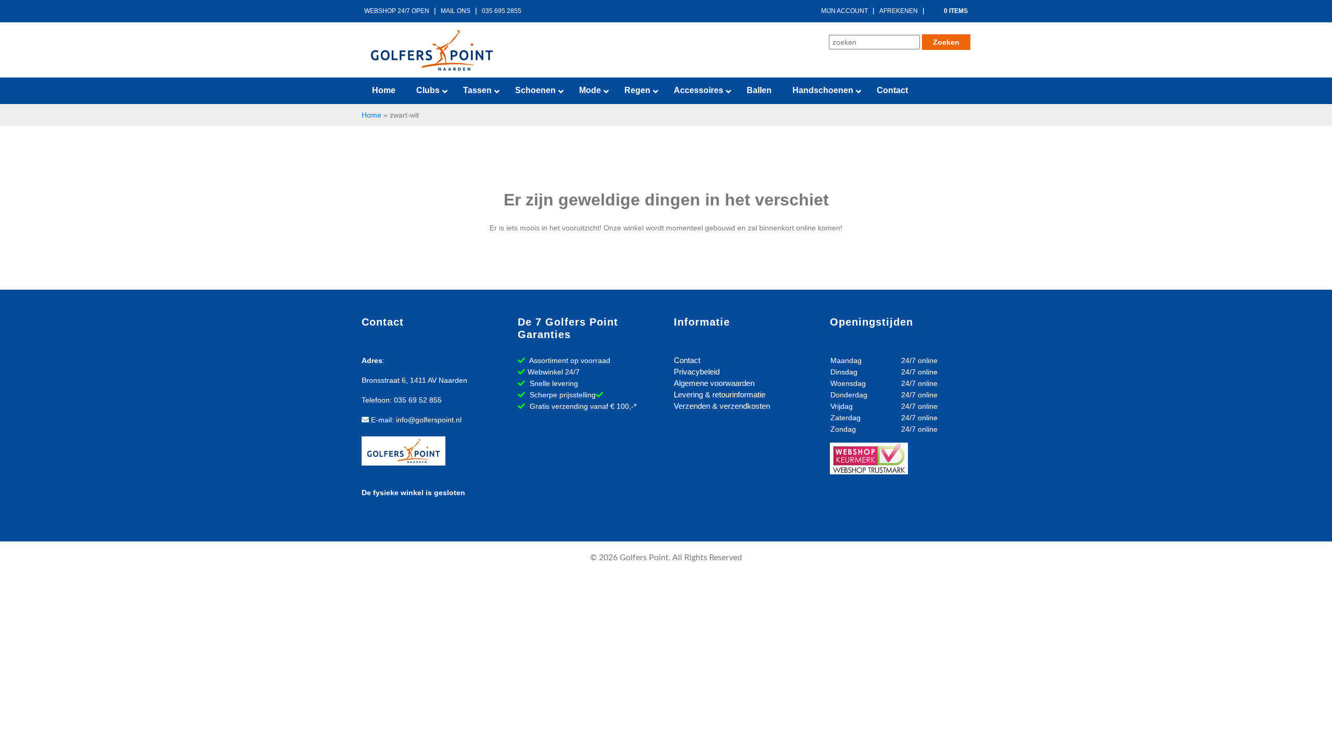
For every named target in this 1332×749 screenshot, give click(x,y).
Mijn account (844, 11)
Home (371, 115)
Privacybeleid (697, 371)
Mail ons (455, 11)
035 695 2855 (501, 11)
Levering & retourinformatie (719, 394)
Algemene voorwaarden (714, 383)
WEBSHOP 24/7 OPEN (396, 11)
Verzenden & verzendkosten (722, 406)
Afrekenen (898, 11)
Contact (687, 360)
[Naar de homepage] (432, 50)
